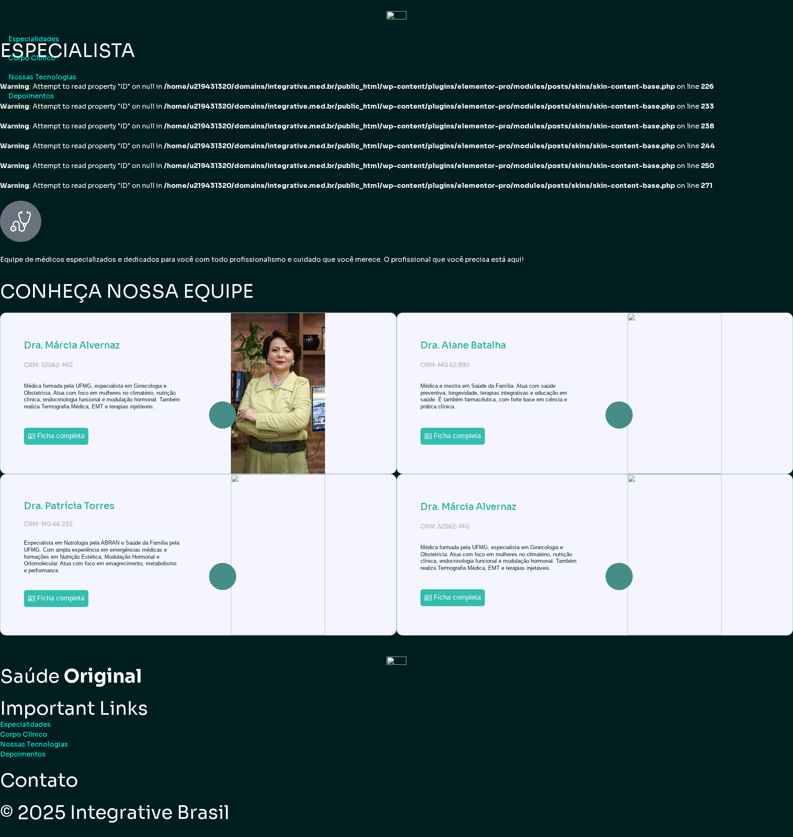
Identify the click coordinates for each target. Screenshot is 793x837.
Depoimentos (31, 96)
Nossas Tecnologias (42, 77)
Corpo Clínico (31, 58)
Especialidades (33, 39)
